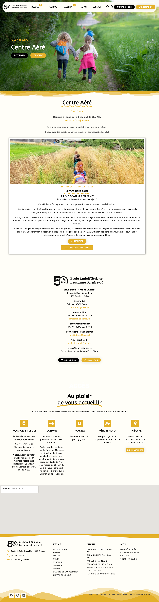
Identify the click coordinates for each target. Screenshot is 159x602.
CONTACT (97, 7)
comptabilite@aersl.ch (79, 319)
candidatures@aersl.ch (79, 335)
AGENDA (69, 6)
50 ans (84, 7)
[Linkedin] (23, 595)
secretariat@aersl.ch (79, 307)
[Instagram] (17, 595)
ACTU (123, 544)
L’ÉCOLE (36, 6)
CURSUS (53, 7)
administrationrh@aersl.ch (79, 343)
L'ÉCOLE (57, 544)
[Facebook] (11, 595)
